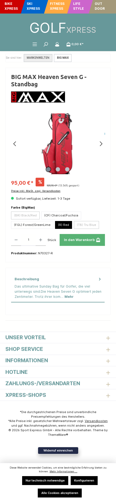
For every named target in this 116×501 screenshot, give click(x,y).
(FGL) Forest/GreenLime (32, 225)
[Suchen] (46, 44)
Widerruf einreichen (58, 450)
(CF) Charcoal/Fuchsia (61, 215)
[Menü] (34, 44)
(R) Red (63, 225)
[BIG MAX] (58, 97)
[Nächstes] (101, 144)
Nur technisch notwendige (45, 480)
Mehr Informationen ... (63, 471)
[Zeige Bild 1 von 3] (48, 169)
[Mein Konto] (57, 44)
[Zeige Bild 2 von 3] (58, 169)
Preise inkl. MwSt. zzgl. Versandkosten (35, 190)
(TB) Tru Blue (86, 225)
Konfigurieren (84, 480)
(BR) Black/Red (25, 215)
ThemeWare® (58, 435)
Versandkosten (96, 421)
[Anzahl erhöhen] (41, 240)
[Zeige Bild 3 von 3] (67, 169)
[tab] (58, 287)
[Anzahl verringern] (16, 240)
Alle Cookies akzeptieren (59, 493)
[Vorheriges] (15, 144)
